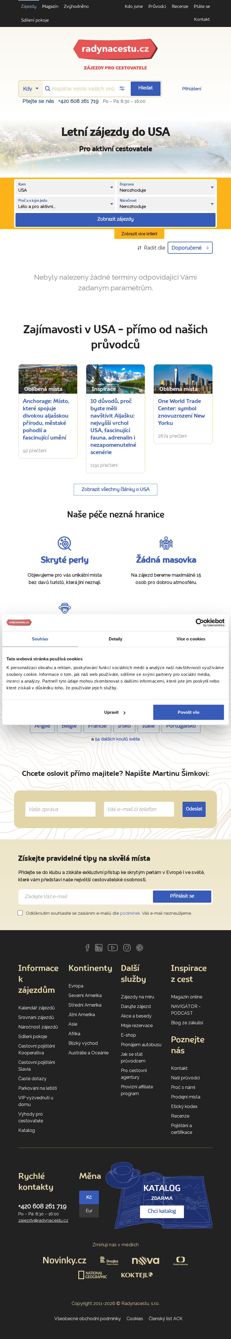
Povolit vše (188, 712)
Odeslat (194, 809)
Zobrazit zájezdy (115, 219)
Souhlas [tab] (40, 638)
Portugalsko (181, 726)
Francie (97, 726)
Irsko (124, 726)
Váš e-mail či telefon (127, 802)
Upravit (111, 712)
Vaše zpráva (40, 802)
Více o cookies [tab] (191, 638)
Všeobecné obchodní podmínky (87, 1318)
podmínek (130, 913)
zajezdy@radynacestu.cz (43, 1220)
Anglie (42, 726)
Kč (89, 1197)
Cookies (134, 1318)
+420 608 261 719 (78, 101)
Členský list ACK (166, 1318)
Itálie (148, 726)
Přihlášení (191, 88)
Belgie (69, 726)
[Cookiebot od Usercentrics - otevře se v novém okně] (200, 622)
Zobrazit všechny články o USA (116, 489)
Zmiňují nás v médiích (115, 1244)
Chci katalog (162, 1211)
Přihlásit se (182, 896)
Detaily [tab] (116, 638)
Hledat (145, 88)
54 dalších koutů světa (117, 739)
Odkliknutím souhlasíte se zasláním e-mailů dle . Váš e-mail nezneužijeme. (108, 913)
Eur (89, 1210)
